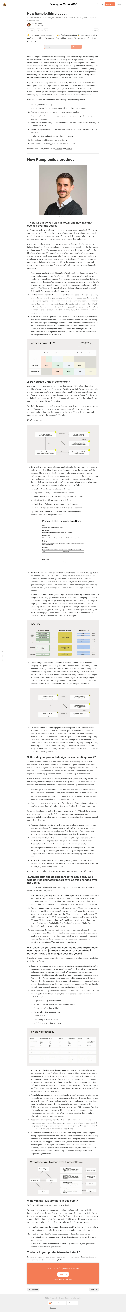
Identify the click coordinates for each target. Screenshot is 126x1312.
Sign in (119, 4)
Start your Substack (58, 1303)
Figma (34, 85)
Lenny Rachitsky (37, 24)
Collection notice (75, 1298)
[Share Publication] (102, 4)
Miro (57, 85)
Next (92, 1290)
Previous (35, 1290)
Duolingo (47, 85)
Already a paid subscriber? (63, 1279)
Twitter (69, 148)
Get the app (73, 1303)
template (82, 108)
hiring (65, 1205)
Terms (67, 1298)
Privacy (61, 1298)
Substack (53, 1308)
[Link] (24, 159)
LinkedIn (58, 148)
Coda (40, 85)
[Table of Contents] (2, 656)
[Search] (97, 4)
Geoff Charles (51, 88)
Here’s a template (38, 514)
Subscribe (109, 4)
